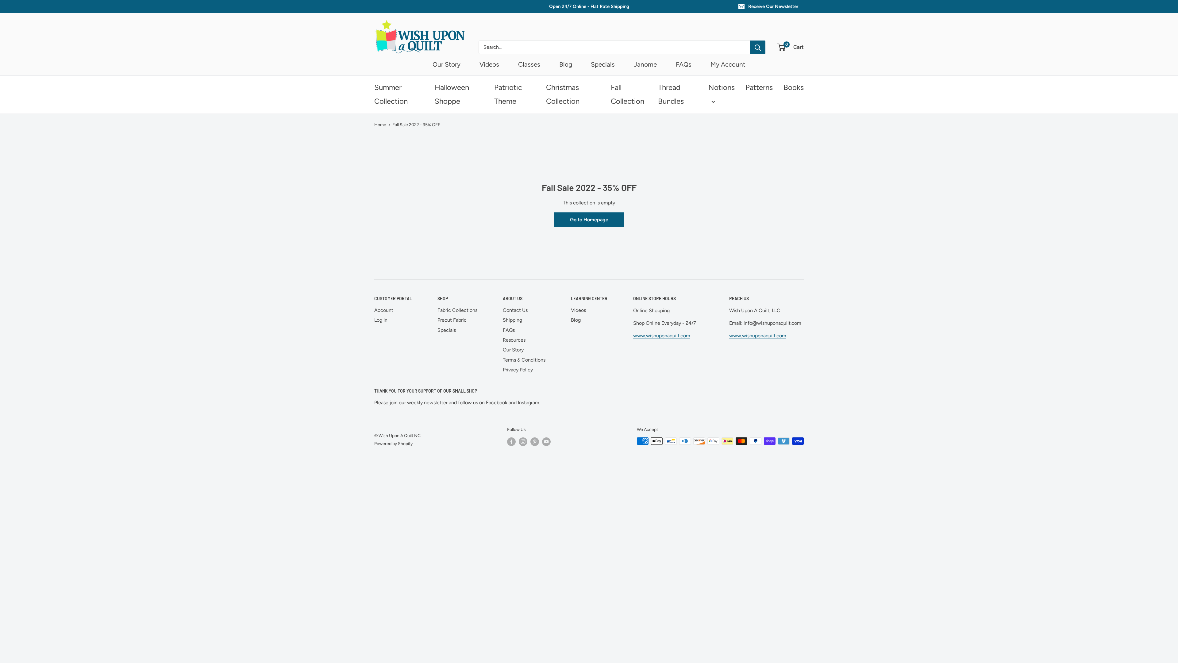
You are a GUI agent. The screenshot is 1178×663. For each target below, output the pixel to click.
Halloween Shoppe (452, 94)
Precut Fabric (452, 320)
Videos (489, 64)
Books (793, 87)
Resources (514, 340)
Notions (721, 87)
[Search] (757, 47)
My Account (727, 64)
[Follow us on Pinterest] (534, 441)
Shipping (512, 320)
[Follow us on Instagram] (523, 441)
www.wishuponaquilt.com (661, 336)
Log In (380, 320)
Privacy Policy (518, 370)
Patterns (759, 87)
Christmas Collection (562, 94)
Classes (529, 64)
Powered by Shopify (393, 443)
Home (380, 124)
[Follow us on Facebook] (511, 441)
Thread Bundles (671, 94)
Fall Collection (627, 94)
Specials (603, 64)
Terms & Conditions (524, 360)
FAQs (683, 64)
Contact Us (515, 310)
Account (383, 310)
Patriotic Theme (508, 94)
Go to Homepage (589, 220)
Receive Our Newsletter (773, 6)
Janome (645, 64)
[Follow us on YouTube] (546, 441)
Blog (565, 64)
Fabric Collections (457, 310)
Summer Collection (391, 94)
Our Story (446, 64)
